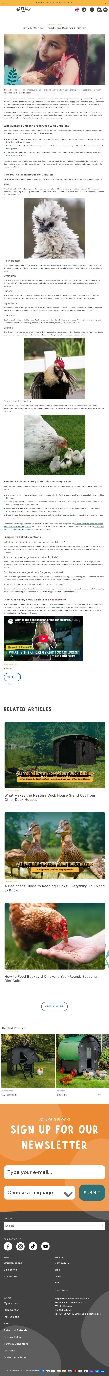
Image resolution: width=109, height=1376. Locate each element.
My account (11, 1303)
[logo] (23, 9)
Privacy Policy (12, 1337)
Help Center (11, 1309)
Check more (54, 1006)
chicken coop (52, 607)
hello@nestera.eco (91, 1314)
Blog (57, 1269)
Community (61, 1262)
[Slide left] (3, 3)
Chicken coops (13, 1262)
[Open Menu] (106, 9)
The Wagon (60, 1091)
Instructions (11, 1316)
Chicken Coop (7, 1091)
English (9, 1225)
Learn (58, 1276)
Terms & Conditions (16, 1343)
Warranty (10, 1350)
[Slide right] (106, 3)
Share (12, 677)
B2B (57, 1283)
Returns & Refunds (15, 1330)
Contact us (61, 1290)
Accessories (11, 1276)
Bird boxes (10, 1269)
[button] (84, 9)
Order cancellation (15, 1357)
